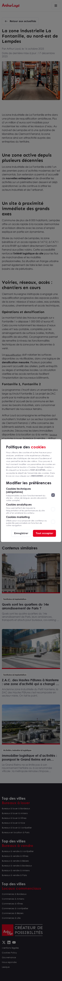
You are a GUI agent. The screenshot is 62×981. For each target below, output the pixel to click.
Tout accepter (44, 533)
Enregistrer (21, 533)
